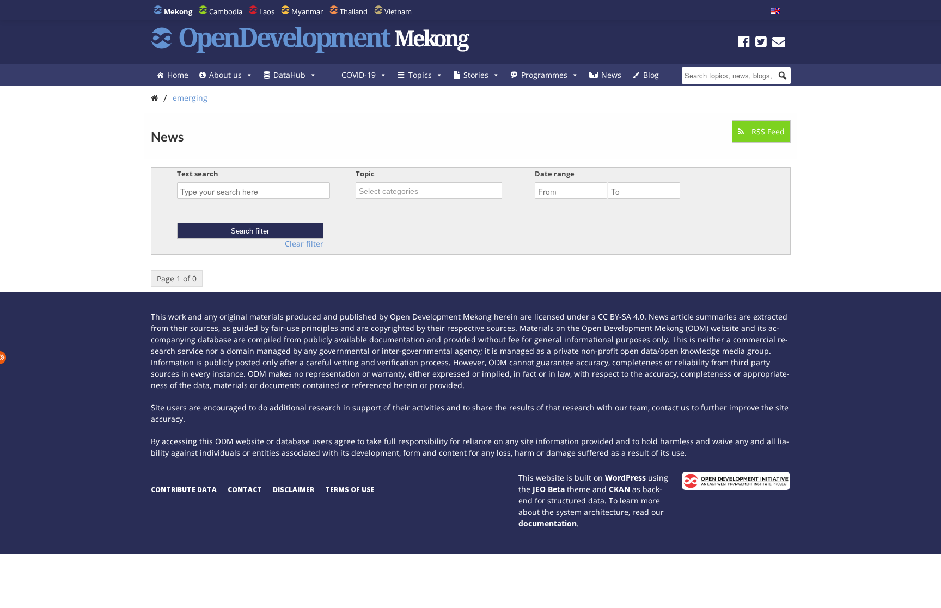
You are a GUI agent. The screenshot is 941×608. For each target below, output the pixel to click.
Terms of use (350, 489)
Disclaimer (293, 489)
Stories (475, 75)
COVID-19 (358, 75)
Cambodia (225, 11)
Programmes (544, 75)
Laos (266, 11)
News (611, 75)
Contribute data (184, 489)
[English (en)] (775, 11)
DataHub (289, 75)
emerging (190, 98)
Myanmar (307, 11)
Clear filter (304, 244)
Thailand (354, 11)
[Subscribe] (778, 43)
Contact (245, 489)
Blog (651, 75)
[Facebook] (744, 43)
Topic (365, 174)
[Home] (154, 98)
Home (177, 75)
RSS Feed (767, 131)
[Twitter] (761, 43)
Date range (555, 174)
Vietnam (398, 11)
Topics (420, 75)
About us (225, 75)
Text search (197, 174)
